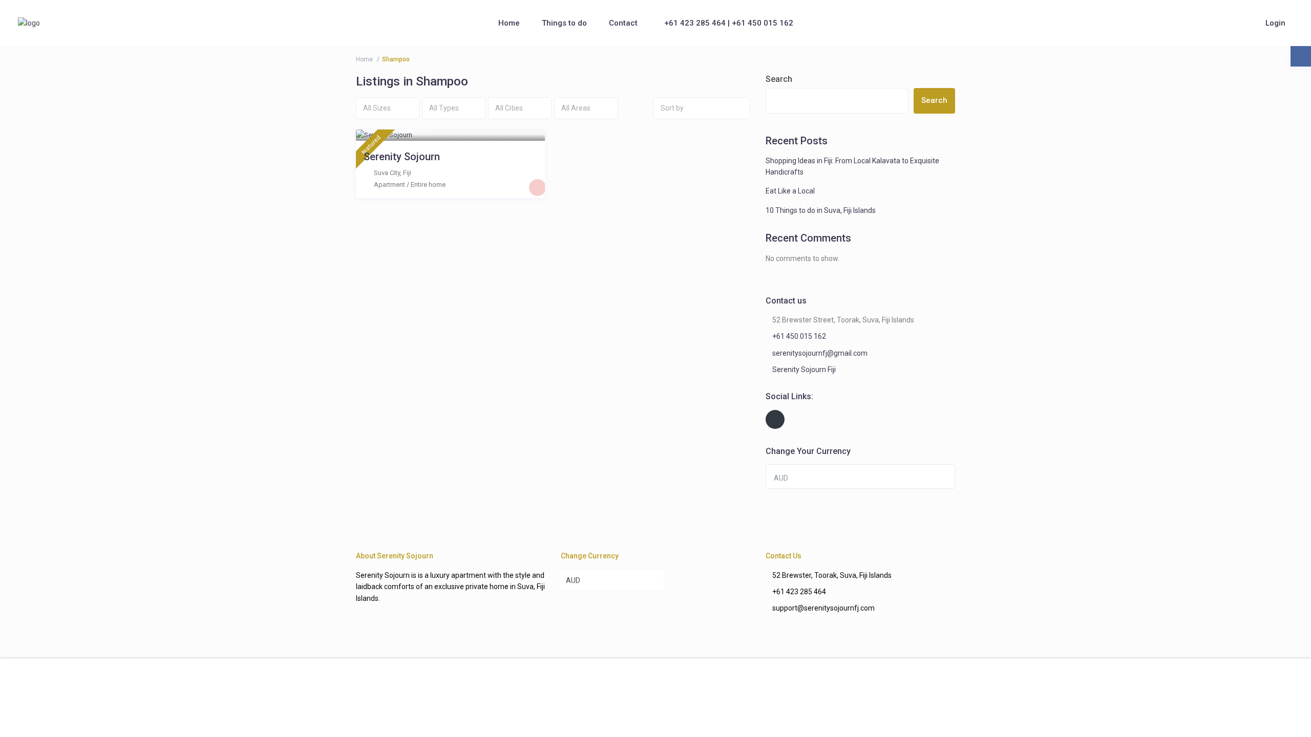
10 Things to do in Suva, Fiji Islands (821, 210)
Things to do (564, 23)
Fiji (407, 173)
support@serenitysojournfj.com (823, 608)
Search (779, 79)
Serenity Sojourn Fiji (804, 369)
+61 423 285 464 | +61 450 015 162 (728, 23)
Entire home (428, 184)
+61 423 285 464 (799, 592)
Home (509, 23)
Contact (623, 23)
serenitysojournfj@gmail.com (820, 353)
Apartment (389, 184)
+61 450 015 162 (799, 336)
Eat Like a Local (790, 191)
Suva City (387, 173)
